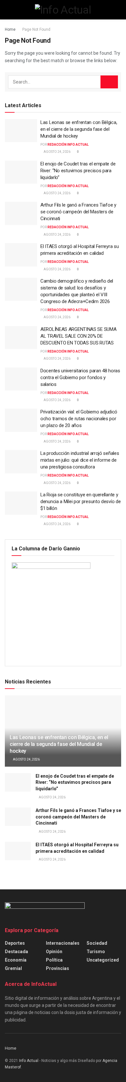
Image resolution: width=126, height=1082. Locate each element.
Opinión (54, 951)
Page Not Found (36, 29)
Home (10, 29)
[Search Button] (109, 81)
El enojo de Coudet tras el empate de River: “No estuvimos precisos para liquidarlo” (77, 170)
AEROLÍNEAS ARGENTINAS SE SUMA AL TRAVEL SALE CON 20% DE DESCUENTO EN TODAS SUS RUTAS (78, 336)
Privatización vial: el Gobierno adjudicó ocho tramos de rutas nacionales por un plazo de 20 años (78, 418)
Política (54, 960)
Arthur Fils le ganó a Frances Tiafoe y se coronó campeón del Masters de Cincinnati (78, 211)
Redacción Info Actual (68, 144)
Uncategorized (103, 960)
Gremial (13, 968)
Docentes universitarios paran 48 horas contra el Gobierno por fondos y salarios (80, 377)
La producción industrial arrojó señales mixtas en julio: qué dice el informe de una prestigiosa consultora (79, 460)
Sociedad (97, 943)
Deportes (15, 943)
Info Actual (28, 1060)
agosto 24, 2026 (56, 151)
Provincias (57, 968)
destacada (16, 951)
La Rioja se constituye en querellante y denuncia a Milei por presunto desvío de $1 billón (80, 501)
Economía (15, 960)
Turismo (96, 951)
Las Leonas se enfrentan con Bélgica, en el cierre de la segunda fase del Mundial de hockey (78, 129)
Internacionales (62, 943)
